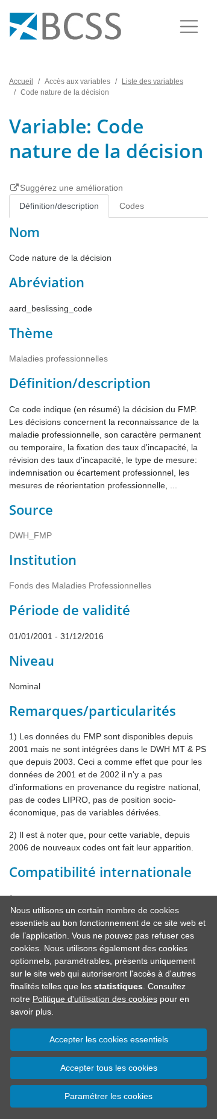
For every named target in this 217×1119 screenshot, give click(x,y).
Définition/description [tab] (59, 206)
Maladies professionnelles (58, 358)
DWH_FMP (30, 535)
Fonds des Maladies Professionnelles (80, 585)
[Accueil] (65, 26)
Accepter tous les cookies (108, 1068)
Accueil (21, 81)
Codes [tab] (131, 206)
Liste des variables (152, 81)
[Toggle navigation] (189, 26)
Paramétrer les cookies (108, 1096)
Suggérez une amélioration (71, 188)
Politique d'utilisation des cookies (95, 999)
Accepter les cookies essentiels (108, 1039)
